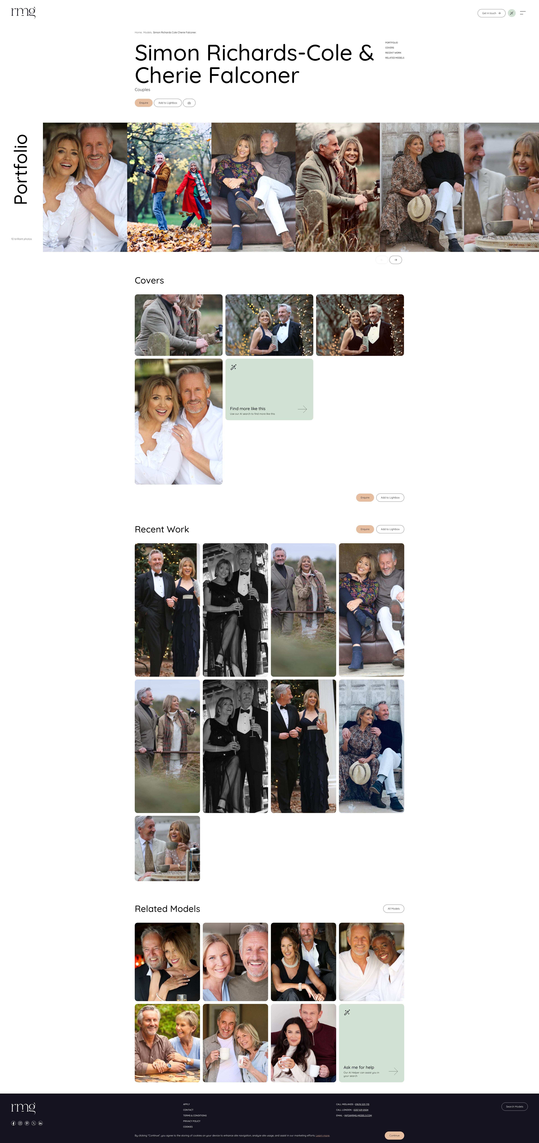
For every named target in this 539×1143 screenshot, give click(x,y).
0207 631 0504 (361, 1109)
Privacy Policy (191, 1121)
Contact (188, 1109)
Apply (186, 1104)
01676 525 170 (362, 1104)
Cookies (188, 1126)
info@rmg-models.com (358, 1115)
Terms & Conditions (195, 1115)
